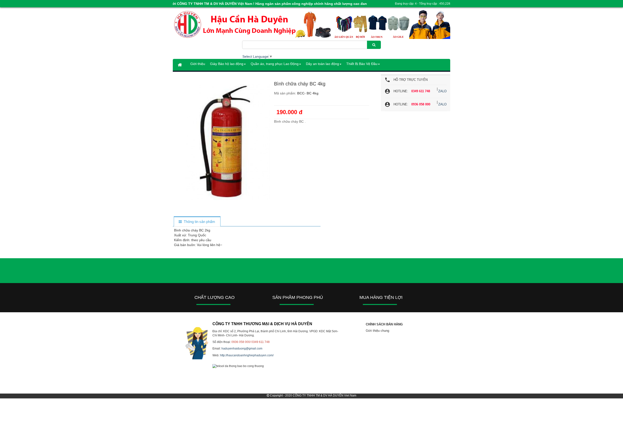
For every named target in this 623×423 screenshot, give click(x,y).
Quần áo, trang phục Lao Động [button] (275, 64)
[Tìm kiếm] (374, 45)
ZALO (442, 91)
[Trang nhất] (180, 65)
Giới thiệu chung (377, 330)
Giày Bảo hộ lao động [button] (226, 64)
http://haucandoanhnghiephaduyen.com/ (247, 355)
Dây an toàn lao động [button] (322, 64)
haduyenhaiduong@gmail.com (241, 348)
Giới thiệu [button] (197, 64)
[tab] (197, 222)
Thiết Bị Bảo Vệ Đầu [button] (361, 64)
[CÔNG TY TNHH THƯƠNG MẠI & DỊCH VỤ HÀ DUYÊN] (207, 24)
